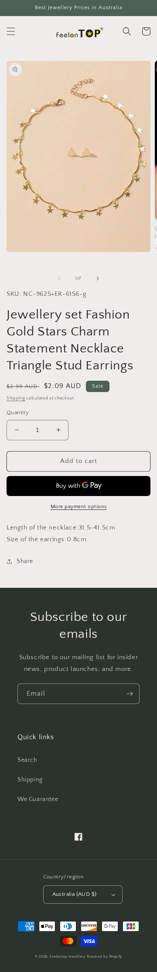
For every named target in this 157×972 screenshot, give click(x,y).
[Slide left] (59, 278)
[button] (10, 31)
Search (27, 760)
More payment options (79, 506)
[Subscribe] (129, 694)
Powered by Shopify (105, 957)
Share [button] (25, 561)
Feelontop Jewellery (67, 957)
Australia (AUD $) (74, 894)
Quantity (18, 412)
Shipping (16, 398)
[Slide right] (97, 278)
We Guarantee (37, 799)
